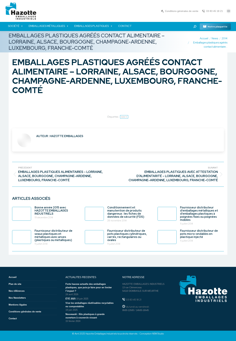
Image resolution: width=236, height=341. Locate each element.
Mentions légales (18, 304)
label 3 (124, 117)
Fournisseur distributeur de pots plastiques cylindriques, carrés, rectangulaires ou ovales (127, 235)
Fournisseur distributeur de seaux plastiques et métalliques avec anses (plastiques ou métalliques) (53, 235)
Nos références (17, 291)
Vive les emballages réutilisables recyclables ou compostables (89, 305)
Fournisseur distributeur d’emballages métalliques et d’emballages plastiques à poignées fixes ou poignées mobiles (199, 214)
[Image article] (21, 214)
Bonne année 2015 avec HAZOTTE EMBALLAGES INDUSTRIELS (51, 210)
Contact (125, 26)
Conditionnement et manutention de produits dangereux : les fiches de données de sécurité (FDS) (125, 212)
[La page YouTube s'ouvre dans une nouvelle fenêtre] (228, 11)
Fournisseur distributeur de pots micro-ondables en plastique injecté (199, 234)
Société (13, 26)
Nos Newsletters (17, 298)
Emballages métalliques (47, 26)
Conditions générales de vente (181, 11)
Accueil (13, 277)
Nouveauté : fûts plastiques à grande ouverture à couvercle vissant (85, 316)
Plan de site (15, 284)
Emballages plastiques (91, 26)
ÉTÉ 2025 (70, 298)
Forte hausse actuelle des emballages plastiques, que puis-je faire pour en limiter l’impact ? (88, 287)
